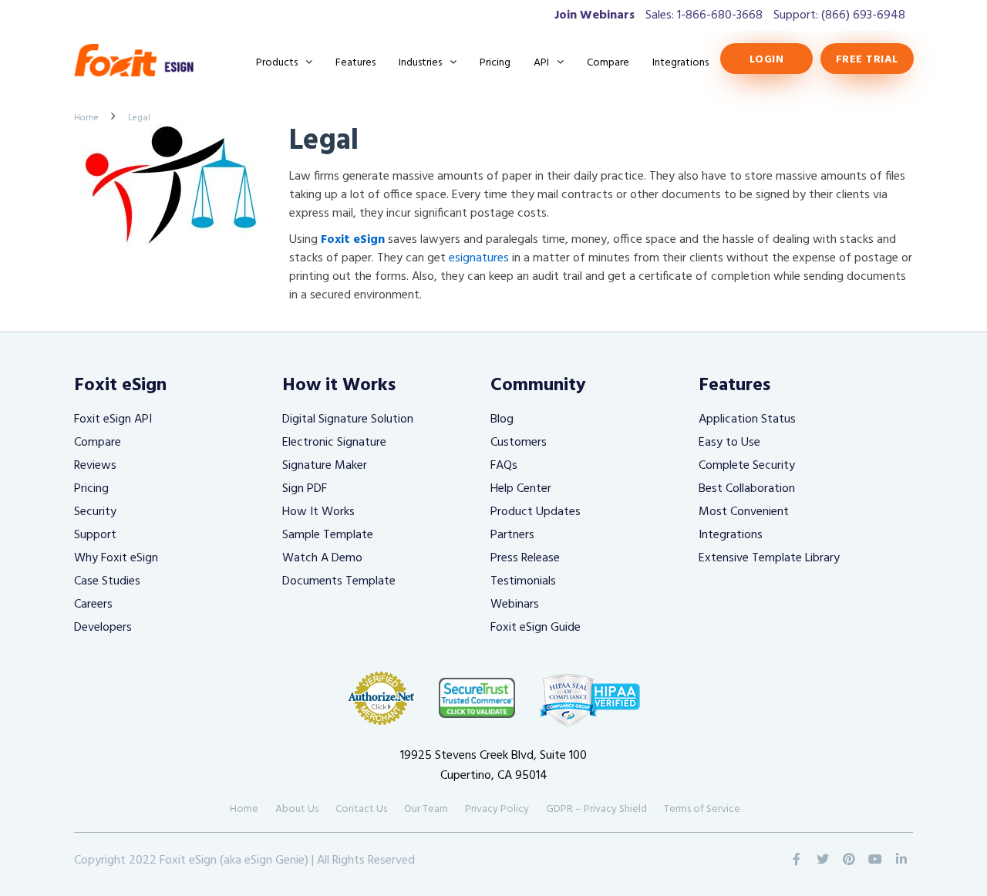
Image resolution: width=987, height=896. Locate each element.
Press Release (525, 558)
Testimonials (523, 581)
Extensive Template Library (769, 558)
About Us (296, 809)
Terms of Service (702, 809)
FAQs (503, 466)
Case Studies (107, 581)
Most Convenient (744, 512)
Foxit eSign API (113, 419)
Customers (518, 443)
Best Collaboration (747, 489)
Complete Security (747, 466)
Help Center (520, 489)
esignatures (479, 258)
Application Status (747, 419)
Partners (512, 535)
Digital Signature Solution (347, 419)
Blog (502, 419)
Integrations (680, 63)
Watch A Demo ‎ (323, 558)
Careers (93, 605)
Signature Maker (324, 466)
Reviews (95, 466)
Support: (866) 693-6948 (839, 15)
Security (95, 512)
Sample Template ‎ (329, 535)
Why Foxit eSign (116, 558)
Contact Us (361, 809)
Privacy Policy (497, 809)
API (541, 63)
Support (95, 535)
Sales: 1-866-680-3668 (704, 15)
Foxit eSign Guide (535, 628)
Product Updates (535, 512)
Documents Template (339, 581)
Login (766, 60)
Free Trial (867, 60)
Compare (608, 63)
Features (355, 63)
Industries (420, 63)
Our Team (426, 809)
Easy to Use (729, 443)
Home (86, 118)
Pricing (495, 63)
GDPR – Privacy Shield (596, 809)
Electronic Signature (334, 443)
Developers (103, 628)
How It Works (318, 512)
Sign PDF (304, 489)
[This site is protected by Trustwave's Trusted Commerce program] (477, 697)
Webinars (514, 605)
